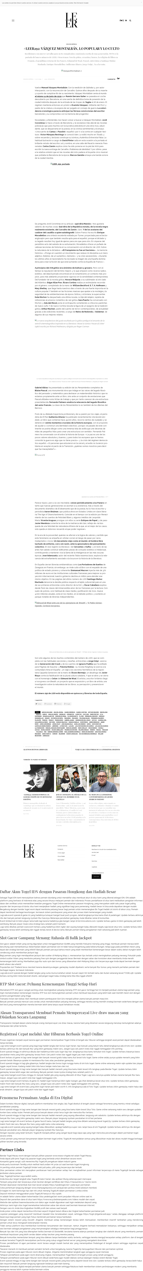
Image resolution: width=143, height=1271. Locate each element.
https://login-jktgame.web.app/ (97, 1214)
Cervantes (70, 714)
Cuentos (78, 714)
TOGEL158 (128, 973)
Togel (70, 1104)
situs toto (118, 927)
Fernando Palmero (97, 718)
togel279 (107, 1121)
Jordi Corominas (45, 724)
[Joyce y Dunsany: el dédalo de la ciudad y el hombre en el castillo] (71, 778)
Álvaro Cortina (81, 712)
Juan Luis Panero (80, 724)
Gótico (94, 720)
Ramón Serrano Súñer (55, 731)
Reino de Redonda (88, 731)
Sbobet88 (58, 1231)
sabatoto (102, 1115)
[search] (130, 20)
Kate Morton (96, 724)
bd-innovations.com (87, 921)
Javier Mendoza (94, 722)
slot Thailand (16, 967)
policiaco (39, 731)
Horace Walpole (61, 722)
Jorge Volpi (56, 724)
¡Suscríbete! (61, 856)
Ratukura (74, 1266)
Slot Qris (61, 999)
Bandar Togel (111, 1069)
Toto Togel (94, 1087)
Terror (54, 733)
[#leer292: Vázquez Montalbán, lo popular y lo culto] (71, 71)
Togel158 (102, 1127)
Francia (44, 720)
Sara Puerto (46, 733)
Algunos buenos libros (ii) (35, 750)
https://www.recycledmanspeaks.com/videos (57, 1199)
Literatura (63, 726)
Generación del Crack (82, 720)
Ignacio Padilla (74, 722)
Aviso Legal (61, 853)
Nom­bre (94, 861)
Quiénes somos (62, 845)
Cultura (86, 714)
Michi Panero (92, 728)
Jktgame (39, 1220)
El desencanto (73, 716)
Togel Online (58, 903)
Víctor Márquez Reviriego (88, 733)
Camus (44, 714)
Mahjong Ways (88, 961)
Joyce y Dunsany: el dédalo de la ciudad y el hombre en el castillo (71, 797)
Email (94, 855)
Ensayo (47, 718)
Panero (92, 729)
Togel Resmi (71, 1255)
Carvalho (62, 714)
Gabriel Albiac (69, 720)
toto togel (106, 1052)
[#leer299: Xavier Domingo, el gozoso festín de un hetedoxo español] (38, 778)
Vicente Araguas (72, 733)
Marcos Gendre (71, 728)
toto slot (130, 1046)
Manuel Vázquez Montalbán (55, 728)
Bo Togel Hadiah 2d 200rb (106, 909)
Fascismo (75, 718)
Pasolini (105, 729)
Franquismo (59, 720)
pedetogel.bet (50, 1196)
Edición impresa (71, 44)
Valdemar (62, 733)
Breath (38, 714)
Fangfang (67, 718)
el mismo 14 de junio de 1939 (48, 96)
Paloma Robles (84, 729)
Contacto (60, 849)
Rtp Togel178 (41, 1161)
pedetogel (115, 915)
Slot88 (67, 944)
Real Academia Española (72, 731)
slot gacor (81, 990)
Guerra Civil (102, 720)
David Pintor (94, 714)
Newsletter (61, 860)
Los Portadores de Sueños (84, 726)
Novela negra (45, 729)
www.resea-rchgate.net (63, 1156)
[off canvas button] (13, 20)
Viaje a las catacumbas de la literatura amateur (97, 750)
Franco (51, 720)
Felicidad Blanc (84, 718)
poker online (11, 1211)
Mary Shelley (82, 728)
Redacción (51, 79)
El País (81, 716)
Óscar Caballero (57, 729)
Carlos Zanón (53, 714)
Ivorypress (84, 722)
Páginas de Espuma (71, 729)
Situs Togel (81, 1075)
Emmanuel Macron (91, 716)
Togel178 (37, 1133)
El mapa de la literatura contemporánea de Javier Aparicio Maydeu (101, 797)
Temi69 (23, 1164)
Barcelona (103, 712)
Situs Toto (91, 1109)
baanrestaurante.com (28, 1202)
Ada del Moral (58, 712)
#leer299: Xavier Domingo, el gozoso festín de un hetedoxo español (37, 797)
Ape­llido (94, 867)
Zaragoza (46, 735)
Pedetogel (98, 1243)
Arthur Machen (93, 712)
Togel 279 (24, 1159)
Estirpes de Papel (57, 718)
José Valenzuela (67, 724)
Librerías (55, 726)
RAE (45, 731)
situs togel (23, 1205)
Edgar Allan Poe (48, 716)
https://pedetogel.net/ (59, 1185)
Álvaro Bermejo (70, 712)
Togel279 (77, 1249)
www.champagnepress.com (44, 1188)
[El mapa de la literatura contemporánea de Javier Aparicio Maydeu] (104, 778)
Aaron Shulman (47, 712)
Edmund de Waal (60, 716)
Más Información (78, 3)
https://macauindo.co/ (74, 1182)
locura (71, 726)
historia (52, 722)
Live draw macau (65, 1023)
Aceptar (86, 3)
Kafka (89, 724)
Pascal (98, 729)
